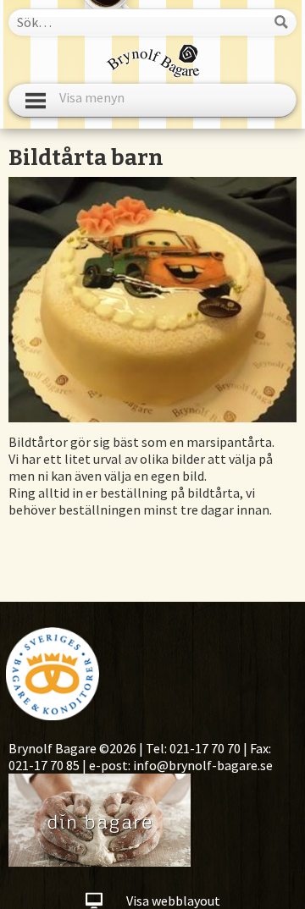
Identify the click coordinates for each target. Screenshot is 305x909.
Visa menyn (92, 100)
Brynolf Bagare (153, 61)
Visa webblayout (173, 900)
